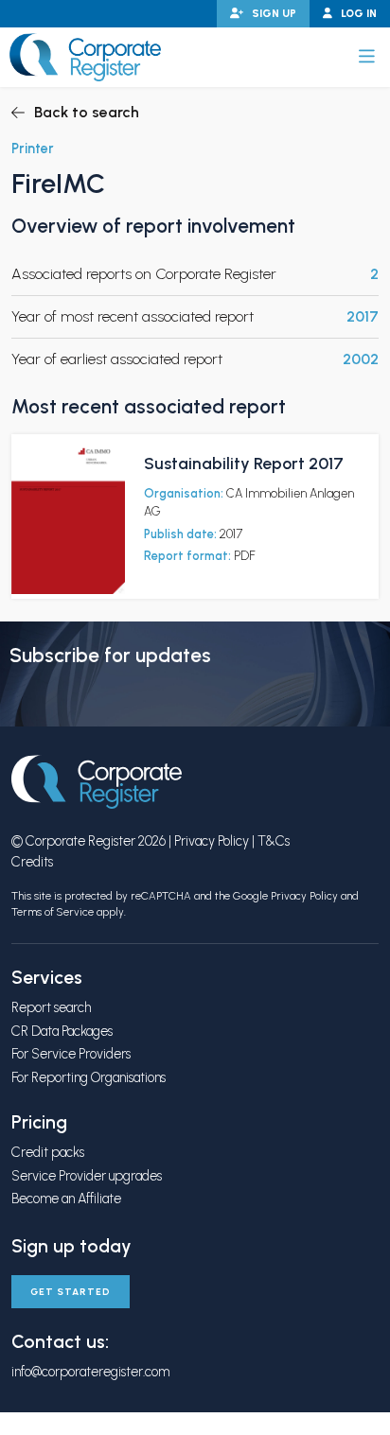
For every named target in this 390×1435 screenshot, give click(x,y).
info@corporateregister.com (90, 1371)
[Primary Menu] (367, 57)
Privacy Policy (211, 840)
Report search (51, 1007)
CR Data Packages (62, 1031)
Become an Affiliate (66, 1198)
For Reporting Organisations (88, 1077)
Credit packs (47, 1152)
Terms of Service (52, 912)
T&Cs (273, 840)
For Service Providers (71, 1053)
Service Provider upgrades (86, 1175)
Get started (70, 1292)
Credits (32, 861)
